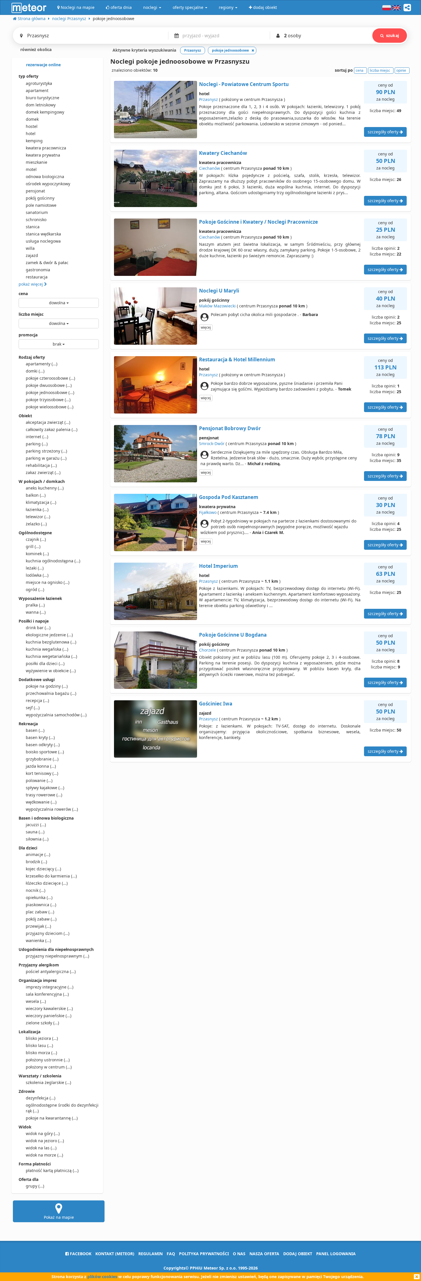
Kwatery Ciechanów (223, 153)
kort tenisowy (42, 773)
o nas (239, 1253)
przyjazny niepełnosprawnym (57, 956)
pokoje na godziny (47, 686)
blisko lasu (39, 1045)
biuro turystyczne (42, 97)
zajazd (32, 255)
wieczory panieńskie (48, 1015)
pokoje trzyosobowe (48, 399)
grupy (35, 1186)
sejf (33, 707)
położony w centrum (49, 1067)
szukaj (392, 35)
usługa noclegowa (43, 241)
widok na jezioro (45, 1140)
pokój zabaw (41, 919)
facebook (80, 1253)
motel (31, 169)
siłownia (37, 839)
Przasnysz (208, 99)
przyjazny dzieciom (47, 933)
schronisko (36, 219)
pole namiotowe (41, 205)
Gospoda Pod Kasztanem (228, 497)
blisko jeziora (42, 1038)
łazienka (37, 509)
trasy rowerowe (44, 795)
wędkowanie (41, 802)
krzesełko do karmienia (51, 876)
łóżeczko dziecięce (47, 883)
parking (37, 444)
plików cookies (102, 1276)
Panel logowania (336, 1253)
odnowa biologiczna (45, 176)
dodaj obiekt (297, 1253)
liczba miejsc (31, 314)
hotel (31, 133)
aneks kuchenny (45, 488)
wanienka (38, 940)
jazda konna (41, 766)
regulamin (150, 1253)
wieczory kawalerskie (49, 1008)
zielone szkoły (42, 1022)
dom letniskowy (41, 105)
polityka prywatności (204, 1253)
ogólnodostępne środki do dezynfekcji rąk (62, 1108)
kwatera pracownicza (46, 148)
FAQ (171, 1253)
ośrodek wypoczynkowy (48, 183)
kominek (37, 553)
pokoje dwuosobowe (49, 385)
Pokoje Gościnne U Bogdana (233, 634)
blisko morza (41, 1052)
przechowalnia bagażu (51, 693)
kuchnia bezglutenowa (51, 642)
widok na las (41, 1148)
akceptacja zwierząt (48, 422)
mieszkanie (36, 162)
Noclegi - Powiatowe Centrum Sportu (244, 84)
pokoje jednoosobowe (50, 392)
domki (35, 371)
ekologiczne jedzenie (49, 634)
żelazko (36, 524)
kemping (34, 140)
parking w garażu (46, 458)
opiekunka (39, 897)
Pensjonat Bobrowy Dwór (230, 428)
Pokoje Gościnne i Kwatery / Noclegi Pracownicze (258, 222)
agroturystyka (39, 83)
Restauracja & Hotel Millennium (237, 359)
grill (33, 546)
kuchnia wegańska (47, 649)
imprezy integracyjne (49, 987)
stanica (33, 226)
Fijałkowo (208, 512)
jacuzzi (36, 824)
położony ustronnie (48, 1059)
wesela (36, 1001)
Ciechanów (209, 168)
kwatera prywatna (43, 155)
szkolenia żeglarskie (48, 1082)
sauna (35, 831)
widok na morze (44, 1155)
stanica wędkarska (43, 234)
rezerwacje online (43, 64)
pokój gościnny (40, 198)
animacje (38, 854)
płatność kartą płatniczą (52, 1170)
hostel (32, 126)
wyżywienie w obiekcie (51, 670)
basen (35, 730)
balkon (36, 495)
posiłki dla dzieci (45, 663)
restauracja (37, 277)
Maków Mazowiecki (217, 306)
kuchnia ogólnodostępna (53, 561)
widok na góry (43, 1133)
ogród (35, 589)
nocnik (35, 890)
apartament (37, 90)
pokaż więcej (31, 284)
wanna (36, 612)
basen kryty (40, 737)
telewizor (38, 516)
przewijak (38, 926)
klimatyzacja (41, 502)
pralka (35, 605)
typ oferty (28, 76)
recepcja (37, 700)
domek (32, 119)
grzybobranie (42, 759)
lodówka (37, 575)
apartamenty (41, 363)
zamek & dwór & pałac (47, 262)
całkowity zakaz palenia (51, 429)
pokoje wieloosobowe (49, 407)
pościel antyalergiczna (51, 971)
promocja (28, 335)
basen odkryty (43, 744)
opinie (401, 70)
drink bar (38, 627)
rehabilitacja (41, 465)
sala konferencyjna (47, 994)
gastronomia (38, 269)
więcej (206, 327)
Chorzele (207, 650)
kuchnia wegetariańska (51, 656)
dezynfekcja (40, 1098)
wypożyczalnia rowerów (52, 809)
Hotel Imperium (218, 566)
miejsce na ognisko (47, 582)
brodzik (36, 861)
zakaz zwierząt (43, 472)
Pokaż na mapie (59, 1217)
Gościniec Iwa (215, 703)
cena (23, 293)
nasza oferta (264, 1253)
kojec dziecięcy (43, 868)
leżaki (35, 568)
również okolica (35, 49)
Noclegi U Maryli (219, 290)
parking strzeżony (46, 451)
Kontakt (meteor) (114, 1253)
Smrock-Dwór (212, 443)
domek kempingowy (45, 112)
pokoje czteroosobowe (50, 378)
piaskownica (41, 904)
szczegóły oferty (384, 131)
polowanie (39, 780)
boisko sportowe (45, 751)
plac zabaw (40, 912)
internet (37, 436)
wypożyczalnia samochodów (56, 714)
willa (30, 248)
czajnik (36, 539)
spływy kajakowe (45, 787)
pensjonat (35, 191)
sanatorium (37, 212)
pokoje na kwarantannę (52, 1118)
